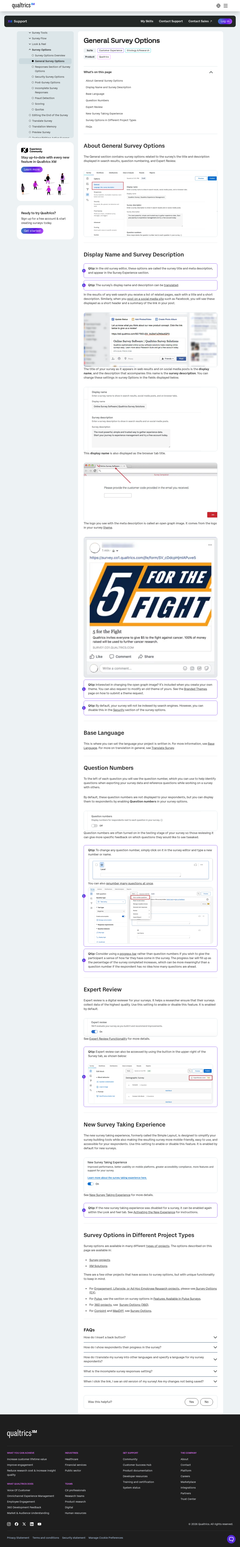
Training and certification (138, 1482)
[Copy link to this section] (80, 146)
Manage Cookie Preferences (106, 1537)
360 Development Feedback (24, 1507)
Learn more (32, 169)
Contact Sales (198, 21)
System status (131, 1487)
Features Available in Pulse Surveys (177, 1298)
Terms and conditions (46, 1537)
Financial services (75, 1465)
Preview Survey (41, 132)
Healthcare (71, 1459)
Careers (185, 1476)
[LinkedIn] (32, 1524)
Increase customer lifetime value (27, 1459)
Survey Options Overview (50, 55)
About (184, 1459)
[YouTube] (39, 1524)
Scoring (39, 103)
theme (107, 527)
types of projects (157, 1246)
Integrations (188, 1487)
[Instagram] (9, 1524)
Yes (191, 1402)
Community (130, 1459)
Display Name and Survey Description (108, 87)
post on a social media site (145, 299)
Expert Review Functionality (108, 1038)
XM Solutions (98, 1266)
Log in (225, 21)
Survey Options (41, 49)
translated (171, 285)
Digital (69, 1507)
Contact (186, 1465)
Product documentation (137, 1470)
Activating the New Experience (154, 1212)
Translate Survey (42, 120)
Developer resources (135, 1476)
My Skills (147, 21)
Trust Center (188, 1499)
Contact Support (171, 21)
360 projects (103, 1305)
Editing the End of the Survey (50, 115)
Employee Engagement (21, 1501)
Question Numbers (97, 100)
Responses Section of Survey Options (52, 69)
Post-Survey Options (47, 82)
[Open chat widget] (231, 1539)
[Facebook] (16, 1524)
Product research (75, 1501)
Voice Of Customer (18, 1490)
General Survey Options (49, 61)
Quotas (39, 109)
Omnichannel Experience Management (30, 1496)
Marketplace (188, 1482)
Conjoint (100, 1311)
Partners (186, 1493)
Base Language (95, 93)
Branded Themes (195, 689)
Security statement (73, 1537)
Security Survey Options (49, 76)
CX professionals (75, 1490)
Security (118, 710)
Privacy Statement (18, 1537)
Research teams (74, 1496)
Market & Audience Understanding (28, 1513)
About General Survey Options (104, 80)
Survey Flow (39, 38)
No (207, 1402)
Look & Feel (39, 44)
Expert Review (94, 107)
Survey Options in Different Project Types (111, 120)
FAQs (89, 126)
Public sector (73, 1470)
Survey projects (99, 1260)
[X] (24, 1524)
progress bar (128, 954)
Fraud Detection (45, 98)
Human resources (75, 1513)
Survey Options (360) (133, 1305)
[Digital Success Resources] (218, 6)
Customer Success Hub (137, 1465)
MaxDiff (118, 1311)
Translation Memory (44, 126)
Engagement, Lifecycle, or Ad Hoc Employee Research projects (136, 1288)
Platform (186, 1470)
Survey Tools (39, 32)
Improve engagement (20, 1465)
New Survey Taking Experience (104, 113)
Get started (32, 230)
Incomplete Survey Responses (46, 90)
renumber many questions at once (129, 883)
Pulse (98, 1298)
